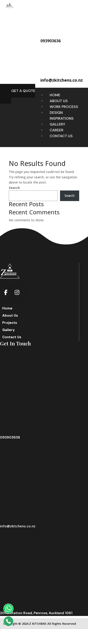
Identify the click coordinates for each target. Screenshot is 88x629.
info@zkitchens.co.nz (17, 526)
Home (55, 95)
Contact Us (61, 136)
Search (14, 188)
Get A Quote (23, 90)
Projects (9, 322)
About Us (59, 100)
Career (56, 130)
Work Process (64, 106)
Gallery (57, 124)
